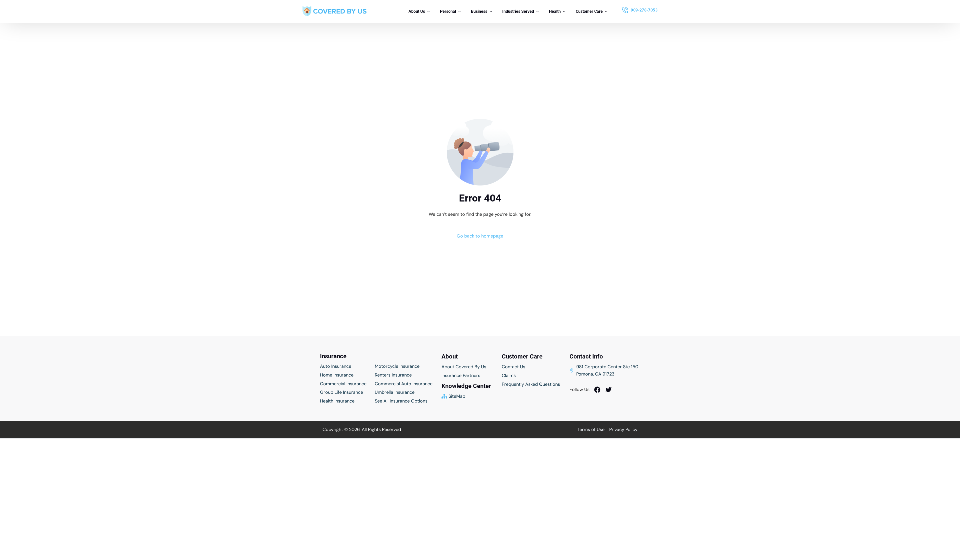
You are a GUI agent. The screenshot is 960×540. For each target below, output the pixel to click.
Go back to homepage (480, 236)
